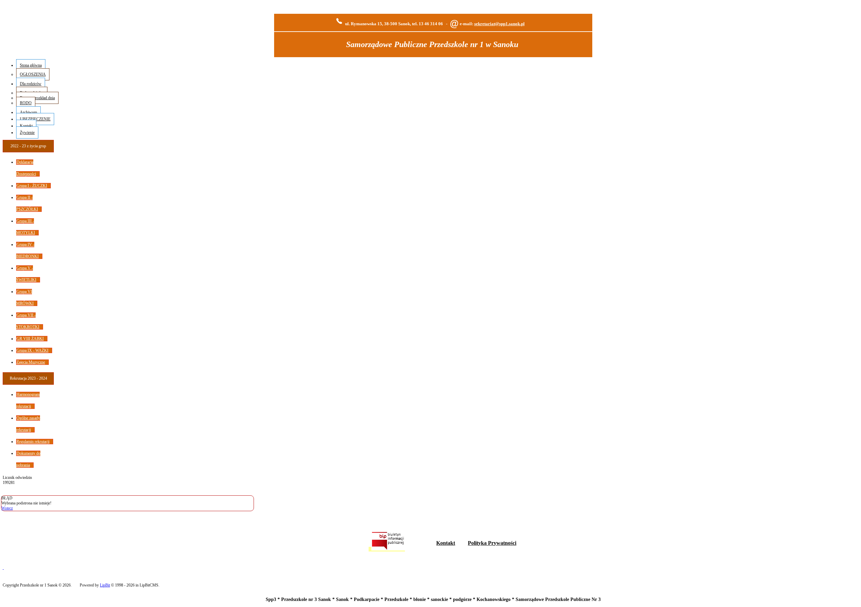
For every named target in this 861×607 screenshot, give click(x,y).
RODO (26, 103)
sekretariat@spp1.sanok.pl (499, 23)
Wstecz (7, 508)
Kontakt (26, 125)
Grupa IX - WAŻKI (32, 350)
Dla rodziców (30, 83)
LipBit (105, 585)
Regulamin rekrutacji (32, 441)
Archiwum (28, 112)
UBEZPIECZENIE (35, 119)
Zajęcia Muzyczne (30, 362)
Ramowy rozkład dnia (37, 98)
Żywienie (27, 132)
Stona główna (31, 65)
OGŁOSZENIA (33, 74)
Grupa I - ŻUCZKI (31, 185)
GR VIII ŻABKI (30, 338)
